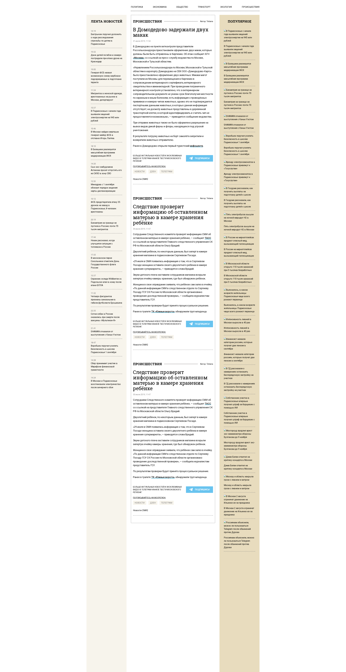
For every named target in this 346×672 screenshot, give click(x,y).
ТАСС (208, 238)
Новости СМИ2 (140, 179)
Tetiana (210, 21)
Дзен (153, 171)
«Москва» (138, 57)
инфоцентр (196, 145)
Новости (140, 171)
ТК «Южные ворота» (163, 311)
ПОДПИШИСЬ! (202, 158)
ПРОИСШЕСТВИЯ (147, 21)
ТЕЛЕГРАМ (166, 171)
